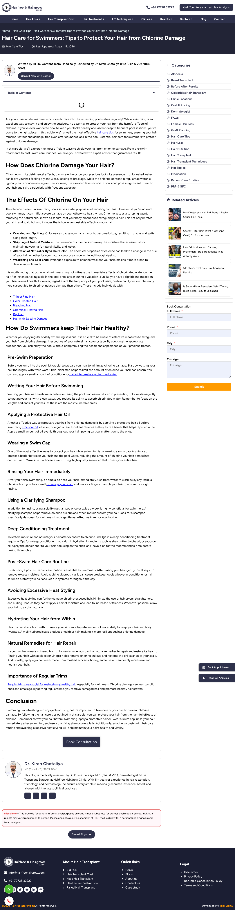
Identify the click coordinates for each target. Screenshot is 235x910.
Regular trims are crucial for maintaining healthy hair (42, 684)
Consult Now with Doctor (36, 76)
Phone (172, 327)
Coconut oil (30, 427)
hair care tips (105, 132)
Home (6, 31)
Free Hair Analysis (218, 678)
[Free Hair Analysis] (203, 678)
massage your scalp (60, 484)
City (171, 343)
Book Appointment (218, 667)
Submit (199, 386)
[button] (153, 92)
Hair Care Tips (22, 31)
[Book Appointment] (203, 667)
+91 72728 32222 (162, 7)
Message (173, 359)
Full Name (175, 311)
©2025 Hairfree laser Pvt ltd (18, 905)
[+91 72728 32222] (148, 7)
